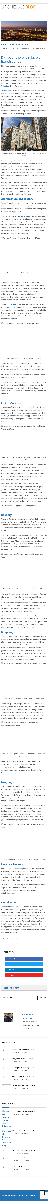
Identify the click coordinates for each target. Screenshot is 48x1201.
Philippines (5, 86)
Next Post (42, 998)
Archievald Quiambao (21, 48)
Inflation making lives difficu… (23, 1158)
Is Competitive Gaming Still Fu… (23, 1068)
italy (16, 939)
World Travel (7, 939)
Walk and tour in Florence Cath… (24, 1131)
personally (14, 907)
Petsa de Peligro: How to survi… (23, 1167)
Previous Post (8, 998)
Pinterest (11, 975)
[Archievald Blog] (19, 7)
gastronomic (19, 413)
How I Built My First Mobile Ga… (23, 1077)
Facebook (11, 959)
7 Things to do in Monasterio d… (24, 1111)
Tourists (4, 91)
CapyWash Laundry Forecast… (23, 1059)
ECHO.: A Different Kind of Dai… (23, 1050)
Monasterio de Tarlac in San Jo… (24, 1150)
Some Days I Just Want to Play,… (24, 1085)
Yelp (34, 927)
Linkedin (11, 970)
